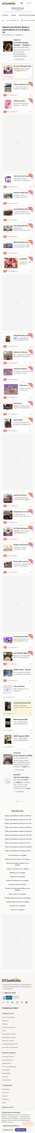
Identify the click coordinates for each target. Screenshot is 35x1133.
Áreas (4, 1102)
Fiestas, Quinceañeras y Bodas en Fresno (17, 843)
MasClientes (6, 1070)
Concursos (5, 1092)
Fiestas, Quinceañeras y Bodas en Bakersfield (18, 827)
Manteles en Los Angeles (17, 873)
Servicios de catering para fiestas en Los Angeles (17, 889)
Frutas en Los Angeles (17, 909)
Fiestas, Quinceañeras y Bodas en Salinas (17, 850)
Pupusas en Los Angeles (17, 876)
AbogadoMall (6, 1073)
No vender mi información (10, 1047)
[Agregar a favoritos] (30, 77)
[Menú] (29, 3)
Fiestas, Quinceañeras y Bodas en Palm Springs (18, 839)
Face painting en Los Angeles (17, 855)
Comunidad (5, 1089)
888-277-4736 (9, 993)
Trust (3, 1030)
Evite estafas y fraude (9, 1034)
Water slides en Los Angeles (17, 894)
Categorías (5, 1099)
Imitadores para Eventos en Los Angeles (17, 859)
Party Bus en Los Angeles (17, 905)
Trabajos (5, 1024)
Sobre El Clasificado (8, 1017)
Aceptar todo (20, 1130)
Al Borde (5, 1076)
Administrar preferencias (11, 1126)
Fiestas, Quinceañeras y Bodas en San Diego (18, 835)
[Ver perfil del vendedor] (5, 67)
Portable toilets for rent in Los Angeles (17, 902)
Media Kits (5, 1020)
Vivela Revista (6, 1080)
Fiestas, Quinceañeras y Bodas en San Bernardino (18, 819)
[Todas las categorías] (22, 3)
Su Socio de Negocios (9, 1066)
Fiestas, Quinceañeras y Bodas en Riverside (18, 831)
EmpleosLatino (6, 1063)
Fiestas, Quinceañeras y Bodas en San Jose (18, 823)
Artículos (4, 1096)
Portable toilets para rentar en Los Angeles (17, 898)
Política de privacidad (9, 1037)
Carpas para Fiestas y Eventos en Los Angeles (17, 864)
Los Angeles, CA (13, 20)
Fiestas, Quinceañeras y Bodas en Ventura (18, 815)
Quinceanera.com (7, 1060)
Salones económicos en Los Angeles (17, 880)
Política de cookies (8, 1040)
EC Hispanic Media (8, 1056)
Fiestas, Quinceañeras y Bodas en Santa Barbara (18, 847)
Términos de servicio (8, 1027)
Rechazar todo (8, 1130)
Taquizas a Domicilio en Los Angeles (17, 869)
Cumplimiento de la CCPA (10, 1044)
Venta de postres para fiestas (17, 884)
